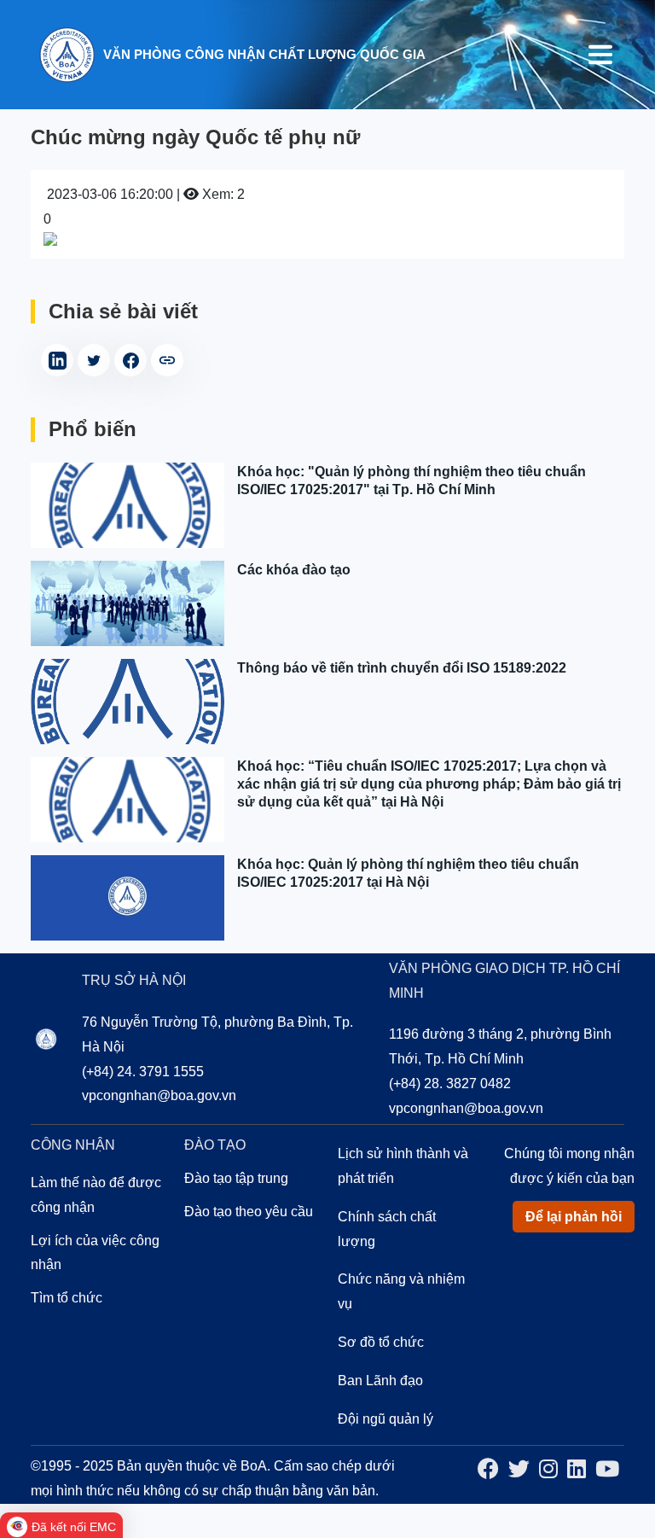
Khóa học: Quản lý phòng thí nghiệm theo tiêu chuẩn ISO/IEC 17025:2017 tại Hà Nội (408, 873)
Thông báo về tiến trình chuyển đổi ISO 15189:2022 (401, 668)
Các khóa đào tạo (294, 569)
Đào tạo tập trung (236, 1178)
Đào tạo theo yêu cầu (248, 1211)
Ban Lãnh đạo (380, 1380)
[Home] (66, 53)
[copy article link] (167, 360)
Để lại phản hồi (573, 1216)
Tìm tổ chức (66, 1297)
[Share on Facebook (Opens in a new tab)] (130, 360)
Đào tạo (215, 1145)
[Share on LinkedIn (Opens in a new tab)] (57, 360)
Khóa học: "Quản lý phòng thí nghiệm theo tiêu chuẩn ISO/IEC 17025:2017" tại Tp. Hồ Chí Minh (411, 480)
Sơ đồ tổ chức (381, 1342)
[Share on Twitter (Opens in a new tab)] (94, 360)
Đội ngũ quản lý (385, 1419)
